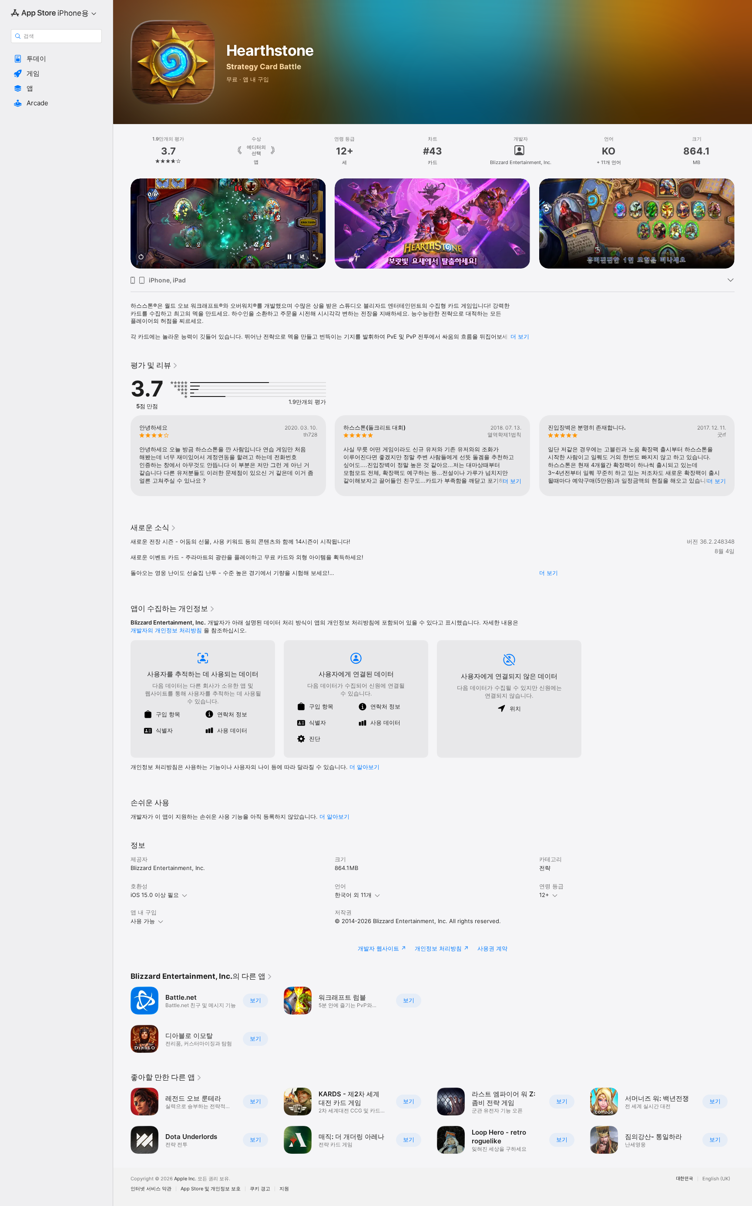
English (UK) (716, 1178)
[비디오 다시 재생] (141, 257)
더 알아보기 (334, 816)
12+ (544, 894)
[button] (56, 58)
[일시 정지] (289, 257)
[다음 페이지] (743, 224)
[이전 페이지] (122, 224)
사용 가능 (143, 920)
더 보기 (519, 336)
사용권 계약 (492, 948)
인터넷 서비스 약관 (151, 1188)
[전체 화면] (315, 257)
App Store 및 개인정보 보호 (211, 1188)
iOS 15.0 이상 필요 (155, 894)
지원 (284, 1188)
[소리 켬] (302, 257)
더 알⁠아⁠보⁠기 (364, 766)
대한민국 (684, 1178)
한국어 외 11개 (353, 894)
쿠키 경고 (260, 1188)
